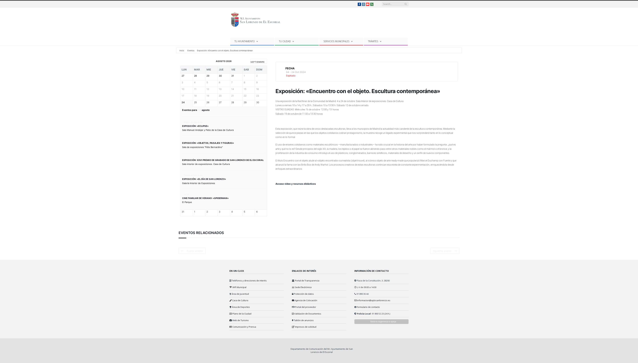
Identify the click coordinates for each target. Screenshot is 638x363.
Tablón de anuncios (303, 320)
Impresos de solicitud (305, 326)
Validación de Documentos (307, 313)
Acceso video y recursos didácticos (295, 183)
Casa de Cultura (240, 300)
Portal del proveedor (305, 306)
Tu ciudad (285, 41)
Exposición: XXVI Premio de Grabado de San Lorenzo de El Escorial (223, 160)
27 (220, 102)
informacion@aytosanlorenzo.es (373, 300)
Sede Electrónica (303, 287)
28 (232, 102)
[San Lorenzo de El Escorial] (257, 18)
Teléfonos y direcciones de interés (249, 280)
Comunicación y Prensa (244, 326)
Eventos (190, 50)
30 (257, 102)
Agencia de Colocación (305, 300)
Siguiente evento (442, 250)
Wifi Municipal (239, 287)
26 (208, 102)
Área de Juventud (240, 293)
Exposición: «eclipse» (195, 126)
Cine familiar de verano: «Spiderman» (205, 198)
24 (183, 102)
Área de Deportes (240, 306)
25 (195, 102)
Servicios (336, 41)
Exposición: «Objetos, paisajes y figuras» (208, 143)
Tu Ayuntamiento (244, 41)
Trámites (373, 41)
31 (183, 211)
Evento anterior (195, 250)
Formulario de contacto (368, 306)
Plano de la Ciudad (241, 313)
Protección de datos (303, 293)
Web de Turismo (240, 320)
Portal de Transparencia (306, 280)
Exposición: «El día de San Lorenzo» (204, 179)
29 (245, 102)
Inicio (182, 50)
